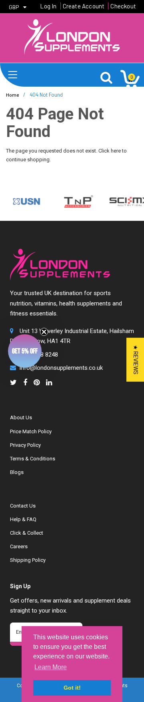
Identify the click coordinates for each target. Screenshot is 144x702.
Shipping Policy (28, 560)
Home (12, 94)
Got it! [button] (72, 687)
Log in (48, 6)
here (116, 151)
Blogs (17, 472)
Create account (84, 6)
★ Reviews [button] (135, 360)
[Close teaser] (44, 332)
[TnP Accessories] (75, 201)
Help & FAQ (23, 519)
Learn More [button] (50, 667)
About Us (21, 417)
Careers (19, 546)
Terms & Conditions (32, 459)
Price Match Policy (31, 431)
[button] (25, 351)
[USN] (23, 201)
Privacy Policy (25, 445)
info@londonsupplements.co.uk (61, 367)
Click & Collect (26, 533)
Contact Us (23, 506)
